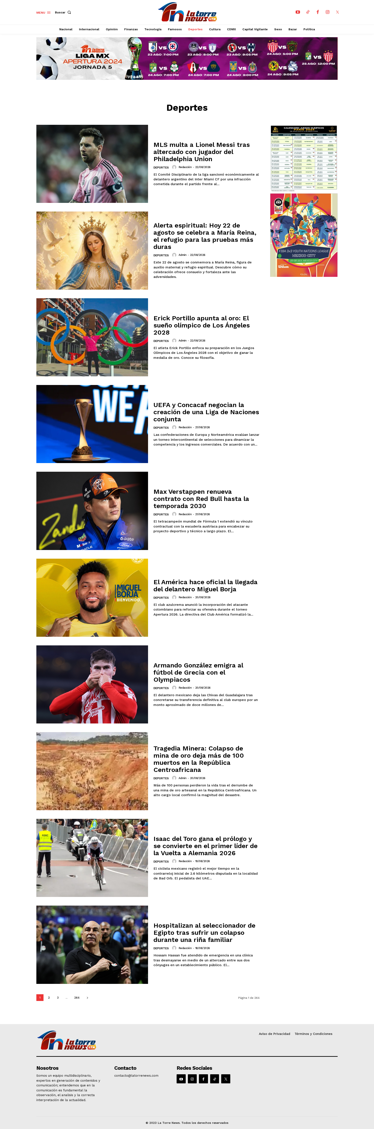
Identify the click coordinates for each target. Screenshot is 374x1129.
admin (183, 255)
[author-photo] (175, 167)
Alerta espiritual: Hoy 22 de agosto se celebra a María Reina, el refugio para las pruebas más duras (204, 235)
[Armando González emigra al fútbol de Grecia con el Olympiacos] (92, 684)
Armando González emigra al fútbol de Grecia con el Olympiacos (198, 672)
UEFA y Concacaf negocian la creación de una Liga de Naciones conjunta (206, 412)
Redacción (185, 167)
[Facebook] (317, 12)
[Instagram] (327, 12)
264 (77, 997)
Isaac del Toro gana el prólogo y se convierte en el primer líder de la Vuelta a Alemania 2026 (205, 846)
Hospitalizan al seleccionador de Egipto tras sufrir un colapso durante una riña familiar (204, 932)
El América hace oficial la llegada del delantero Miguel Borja (205, 585)
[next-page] (87, 997)
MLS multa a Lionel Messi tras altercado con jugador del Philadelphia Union (201, 152)
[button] (64, 12)
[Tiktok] (307, 12)
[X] (337, 12)
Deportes (161, 167)
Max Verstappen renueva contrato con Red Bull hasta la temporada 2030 (201, 499)
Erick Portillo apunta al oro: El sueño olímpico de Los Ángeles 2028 (201, 325)
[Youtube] (297, 12)
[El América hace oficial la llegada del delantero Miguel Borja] (92, 598)
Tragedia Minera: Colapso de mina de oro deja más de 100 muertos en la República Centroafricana (198, 758)
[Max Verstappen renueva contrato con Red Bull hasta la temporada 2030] (92, 511)
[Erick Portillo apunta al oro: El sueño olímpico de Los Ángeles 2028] (92, 337)
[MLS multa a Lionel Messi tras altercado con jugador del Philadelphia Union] (92, 164)
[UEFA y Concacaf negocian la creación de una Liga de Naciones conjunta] (92, 424)
